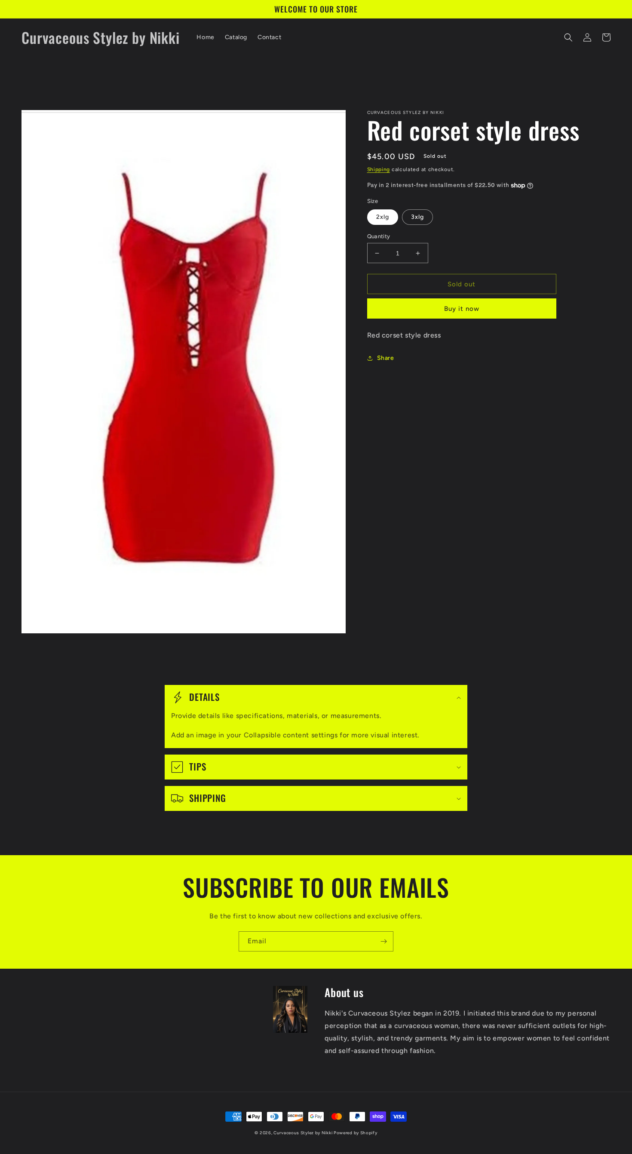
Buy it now (461, 309)
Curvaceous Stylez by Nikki (303, 1133)
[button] (568, 37)
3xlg (417, 217)
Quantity (378, 236)
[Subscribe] (383, 941)
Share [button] (385, 358)
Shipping (378, 169)
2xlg (382, 217)
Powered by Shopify (355, 1133)
